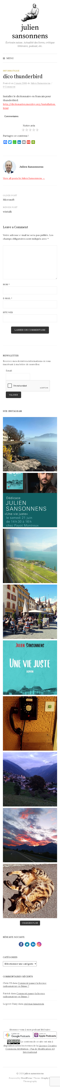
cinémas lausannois (34, 1003)
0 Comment (9, 86)
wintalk (7, 211)
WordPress (26, 1078)
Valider (13, 395)
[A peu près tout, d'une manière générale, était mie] (30, 723)
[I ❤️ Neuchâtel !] (30, 612)
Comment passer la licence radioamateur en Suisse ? (24, 985)
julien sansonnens (30, 31)
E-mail (7, 298)
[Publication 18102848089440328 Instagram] (30, 835)
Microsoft (8, 199)
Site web (8, 312)
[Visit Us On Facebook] (21, 943)
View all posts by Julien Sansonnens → (24, 178)
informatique (11, 70)
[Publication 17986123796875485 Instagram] (30, 444)
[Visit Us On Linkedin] (33, 943)
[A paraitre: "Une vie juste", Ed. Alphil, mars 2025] (30, 667)
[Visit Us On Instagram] (39, 943)
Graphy (44, 1078)
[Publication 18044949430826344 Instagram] (30, 779)
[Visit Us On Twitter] (27, 943)
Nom (6, 284)
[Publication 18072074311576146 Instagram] (30, 891)
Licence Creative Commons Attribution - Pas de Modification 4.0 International (31, 1049)
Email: (9, 370)
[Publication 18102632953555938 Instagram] (30, 556)
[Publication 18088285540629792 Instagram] (30, 500)
